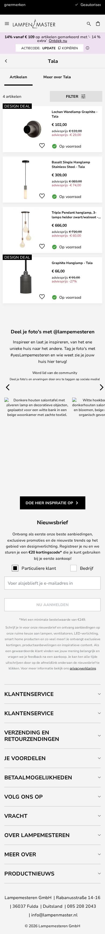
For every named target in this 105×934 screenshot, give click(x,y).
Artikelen (18, 76)
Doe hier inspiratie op (49, 502)
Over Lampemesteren (37, 835)
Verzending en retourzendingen (31, 736)
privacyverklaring (83, 668)
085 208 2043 (81, 906)
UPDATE (49, 48)
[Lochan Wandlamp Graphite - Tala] (52, 129)
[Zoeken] (89, 23)
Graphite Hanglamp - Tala (72, 263)
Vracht (15, 815)
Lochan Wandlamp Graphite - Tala (74, 113)
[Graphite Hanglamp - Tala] (52, 280)
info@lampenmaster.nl (54, 914)
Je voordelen (25, 758)
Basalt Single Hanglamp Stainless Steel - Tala (71, 164)
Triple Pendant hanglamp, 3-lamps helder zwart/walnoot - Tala (75, 214)
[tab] (52, 694)
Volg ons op (23, 796)
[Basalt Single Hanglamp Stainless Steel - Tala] (52, 180)
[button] (42, 145)
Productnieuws (29, 873)
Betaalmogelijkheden (38, 777)
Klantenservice (29, 694)
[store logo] (37, 23)
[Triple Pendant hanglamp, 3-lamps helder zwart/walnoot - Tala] (52, 230)
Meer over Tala (57, 76)
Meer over (20, 854)
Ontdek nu (58, 40)
